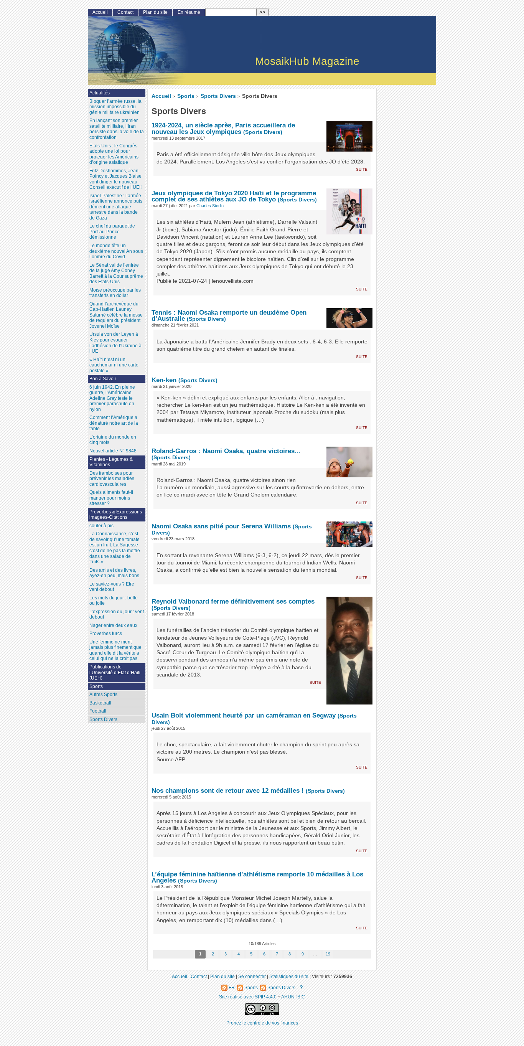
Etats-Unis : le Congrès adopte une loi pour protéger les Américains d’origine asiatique (113, 154)
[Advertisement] (409, 214)
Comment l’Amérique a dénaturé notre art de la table (113, 423)
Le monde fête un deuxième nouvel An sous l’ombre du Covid (116, 251)
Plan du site (155, 12)
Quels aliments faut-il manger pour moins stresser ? (111, 498)
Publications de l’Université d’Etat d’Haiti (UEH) (114, 672)
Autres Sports (103, 694)
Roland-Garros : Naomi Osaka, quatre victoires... (226, 450)
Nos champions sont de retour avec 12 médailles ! (229, 790)
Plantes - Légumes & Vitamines (111, 462)
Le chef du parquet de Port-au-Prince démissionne (112, 231)
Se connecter (252, 976)
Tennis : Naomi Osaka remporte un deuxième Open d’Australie (229, 315)
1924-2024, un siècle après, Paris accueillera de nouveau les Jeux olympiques (223, 128)
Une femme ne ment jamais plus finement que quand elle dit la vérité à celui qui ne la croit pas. (115, 650)
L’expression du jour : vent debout (116, 614)
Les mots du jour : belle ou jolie (113, 600)
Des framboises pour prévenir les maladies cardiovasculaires (111, 478)
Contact (125, 12)
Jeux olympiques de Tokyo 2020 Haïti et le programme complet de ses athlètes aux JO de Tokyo (234, 196)
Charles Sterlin (210, 205)
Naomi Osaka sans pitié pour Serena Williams (222, 526)
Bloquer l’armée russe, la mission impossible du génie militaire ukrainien (115, 107)
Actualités (99, 93)
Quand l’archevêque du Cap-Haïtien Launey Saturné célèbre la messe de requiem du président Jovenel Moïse (116, 315)
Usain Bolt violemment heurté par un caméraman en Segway (244, 715)
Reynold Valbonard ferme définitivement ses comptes (233, 601)
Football (97, 711)
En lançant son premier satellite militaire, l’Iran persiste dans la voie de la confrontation (116, 129)
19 (328, 954)
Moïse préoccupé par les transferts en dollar (115, 293)
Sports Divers (218, 96)
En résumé (189, 12)
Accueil (161, 96)
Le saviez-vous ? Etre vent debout (111, 586)
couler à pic (101, 525)
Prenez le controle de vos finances (262, 1022)
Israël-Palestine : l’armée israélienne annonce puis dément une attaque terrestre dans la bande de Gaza (115, 207)
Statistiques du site (288, 976)
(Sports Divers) (262, 132)
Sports (185, 96)
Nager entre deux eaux (113, 625)
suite (361, 169)
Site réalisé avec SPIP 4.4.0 (248, 996)
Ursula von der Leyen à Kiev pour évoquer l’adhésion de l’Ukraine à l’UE (115, 343)
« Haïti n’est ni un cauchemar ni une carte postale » (113, 365)
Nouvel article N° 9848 (113, 451)
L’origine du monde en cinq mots (112, 439)
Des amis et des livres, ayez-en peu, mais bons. (114, 573)
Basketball (100, 703)
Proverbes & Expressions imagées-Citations (115, 514)
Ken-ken (165, 379)
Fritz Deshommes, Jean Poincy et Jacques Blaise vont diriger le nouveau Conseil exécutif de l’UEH (116, 179)
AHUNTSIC (293, 996)
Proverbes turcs (105, 633)
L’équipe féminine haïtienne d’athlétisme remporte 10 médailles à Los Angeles (257, 877)
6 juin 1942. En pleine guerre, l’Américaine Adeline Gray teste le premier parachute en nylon (112, 398)
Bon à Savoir (102, 378)
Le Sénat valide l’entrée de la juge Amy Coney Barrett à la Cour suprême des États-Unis (116, 273)
